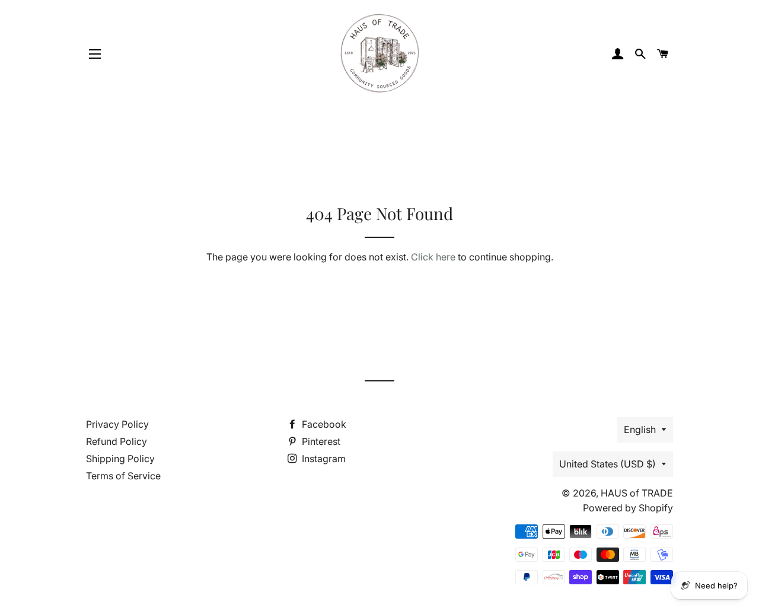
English (640, 429)
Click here (433, 257)
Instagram (322, 458)
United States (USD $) (607, 464)
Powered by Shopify (628, 508)
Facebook (322, 424)
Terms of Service (123, 476)
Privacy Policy (117, 424)
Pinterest (319, 441)
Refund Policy (116, 441)
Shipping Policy (120, 458)
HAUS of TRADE (637, 493)
